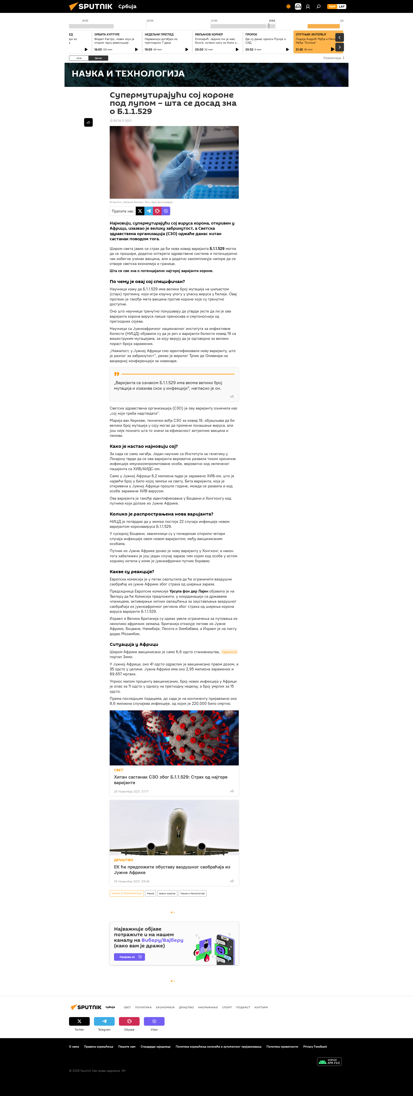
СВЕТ (118, 770)
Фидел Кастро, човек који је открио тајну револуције (114, 41)
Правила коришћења (98, 1046)
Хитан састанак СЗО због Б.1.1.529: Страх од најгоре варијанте (171, 779)
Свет (127, 1007)
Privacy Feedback (315, 1046)
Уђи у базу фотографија (159, 202)
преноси (229, 651)
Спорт (227, 1007)
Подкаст (243, 1007)
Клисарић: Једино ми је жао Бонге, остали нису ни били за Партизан (216, 42)
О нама (74, 1046)
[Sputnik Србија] (92, 12)
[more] (232, 396)
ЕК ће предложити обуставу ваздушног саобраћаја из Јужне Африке (172, 869)
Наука (150, 893)
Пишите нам (127, 1046)
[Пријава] (308, 6)
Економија (165, 1007)
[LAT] (341, 6)
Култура (261, 1007)
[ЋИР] (332, 6)
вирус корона (167, 893)
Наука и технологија (192, 893)
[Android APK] (329, 1062)
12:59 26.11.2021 (120, 121)
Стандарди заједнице (156, 1046)
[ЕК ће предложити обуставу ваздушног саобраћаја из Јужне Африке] (174, 827)
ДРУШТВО (123, 860)
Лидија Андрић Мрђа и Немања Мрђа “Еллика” (318, 41)
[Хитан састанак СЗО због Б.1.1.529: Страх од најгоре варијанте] (174, 737)
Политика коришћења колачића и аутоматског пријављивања (218, 1046)
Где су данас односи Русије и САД (265, 41)
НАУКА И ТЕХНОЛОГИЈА (127, 893)
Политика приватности (282, 1046)
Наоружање (208, 1007)
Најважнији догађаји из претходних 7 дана (161, 41)
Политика (143, 1007)
